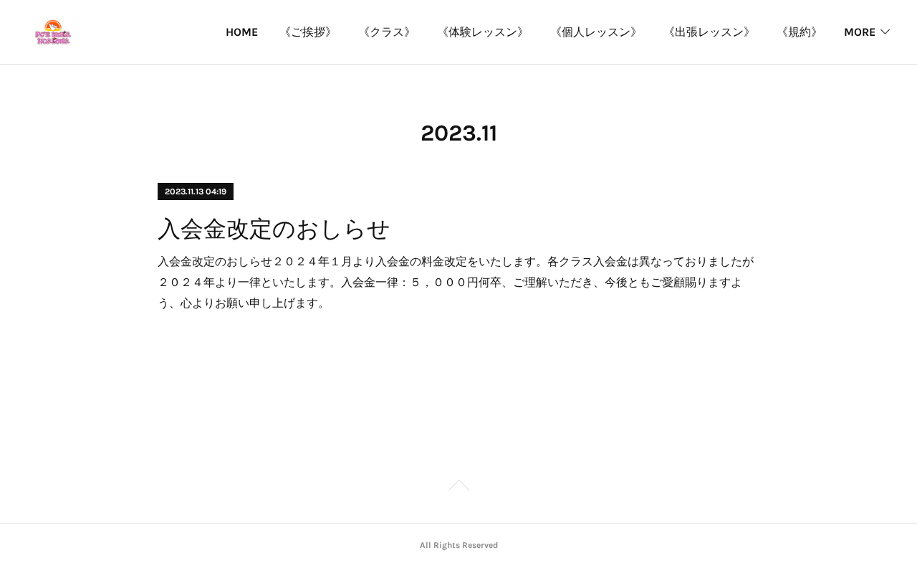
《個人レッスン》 (596, 32)
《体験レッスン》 (483, 32)
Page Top (458, 488)
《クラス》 (387, 32)
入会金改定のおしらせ (274, 229)
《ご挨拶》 (308, 32)
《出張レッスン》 (709, 32)
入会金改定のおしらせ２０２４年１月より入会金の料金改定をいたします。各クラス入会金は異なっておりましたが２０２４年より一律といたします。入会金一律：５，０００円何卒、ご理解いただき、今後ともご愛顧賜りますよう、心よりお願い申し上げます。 (456, 281)
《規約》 (799, 32)
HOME (242, 32)
